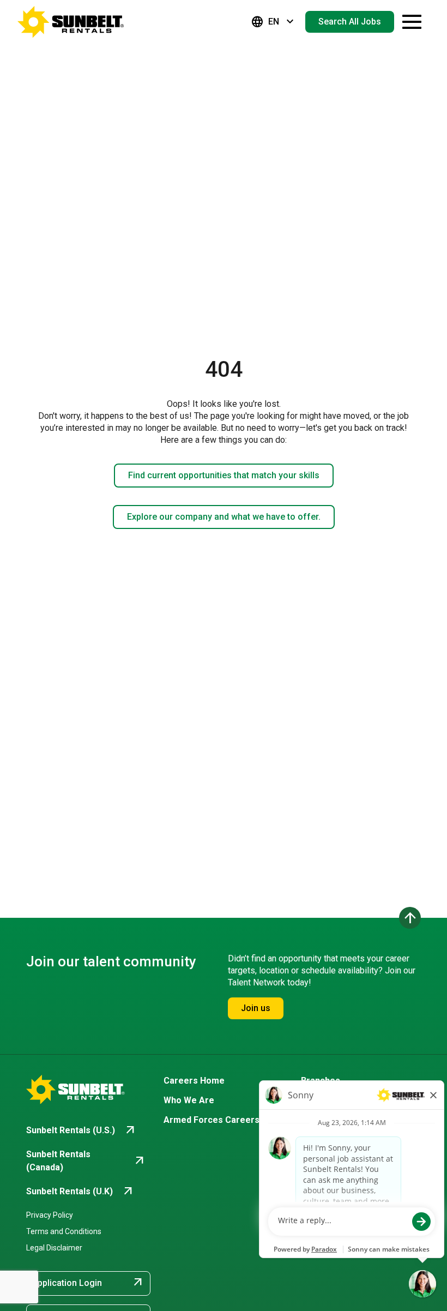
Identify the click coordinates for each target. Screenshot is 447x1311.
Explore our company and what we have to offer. (224, 517)
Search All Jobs (349, 21)
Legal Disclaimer (54, 1247)
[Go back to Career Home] (70, 22)
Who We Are (189, 1100)
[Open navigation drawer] (412, 21)
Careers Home (194, 1080)
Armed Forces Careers (211, 1120)
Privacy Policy (49, 1215)
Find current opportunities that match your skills (223, 475)
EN (274, 21)
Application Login (88, 1282)
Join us (255, 1008)
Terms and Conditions (63, 1231)
